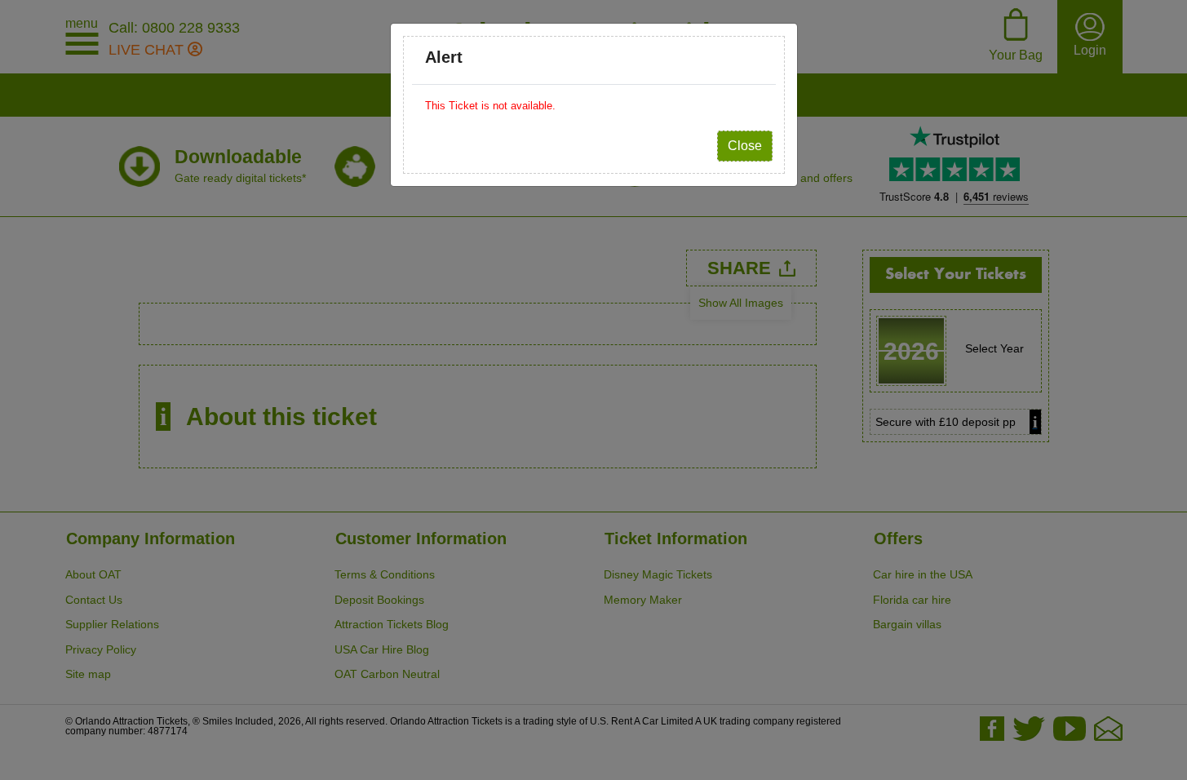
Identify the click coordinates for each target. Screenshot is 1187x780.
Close (745, 146)
